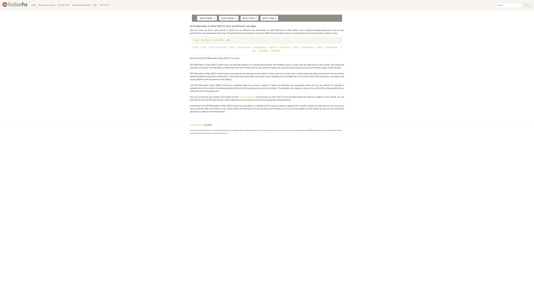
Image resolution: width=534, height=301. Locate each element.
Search (527, 5)
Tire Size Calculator (46, 5)
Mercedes (205, 40)
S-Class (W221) (218, 40)
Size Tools (104, 5)
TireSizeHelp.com (197, 125)
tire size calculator (247, 97)
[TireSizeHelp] (15, 5)
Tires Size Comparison (81, 5)
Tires (94, 5)
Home (33, 5)
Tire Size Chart (63, 5)
